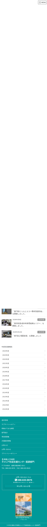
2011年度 (5, 405)
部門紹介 (5, 432)
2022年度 (5, 359)
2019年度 (5, 372)
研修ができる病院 (8, 428)
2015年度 (5, 388)
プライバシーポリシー (9, 453)
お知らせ (5, 445)
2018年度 (41, 319)
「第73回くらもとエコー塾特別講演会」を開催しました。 (28, 312)
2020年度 (5, 367)
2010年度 (5, 409)
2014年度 (5, 392)
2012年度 (5, 401)
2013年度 (5, 397)
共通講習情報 (6, 441)
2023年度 (5, 355)
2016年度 (5, 384)
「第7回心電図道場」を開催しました (26, 336)
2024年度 (5, 351)
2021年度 (5, 363)
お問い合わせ (6, 449)
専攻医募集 (5, 437)
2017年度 (5, 380)
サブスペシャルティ (8, 424)
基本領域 (5, 420)
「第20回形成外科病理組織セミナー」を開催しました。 (28, 324)
